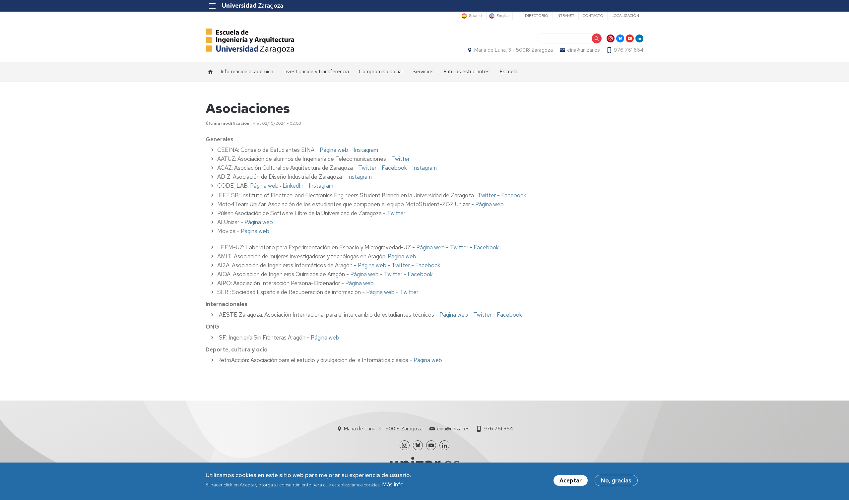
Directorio (536, 15)
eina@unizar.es (583, 50)
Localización (625, 15)
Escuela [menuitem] (508, 71)
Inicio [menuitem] (211, 71)
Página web (334, 150)
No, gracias (616, 480)
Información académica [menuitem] (247, 71)
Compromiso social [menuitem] (381, 71)
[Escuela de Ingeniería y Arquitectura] (250, 41)
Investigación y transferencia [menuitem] (316, 71)
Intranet (565, 15)
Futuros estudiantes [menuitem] (466, 71)
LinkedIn (293, 185)
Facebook (394, 167)
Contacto (593, 15)
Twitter (400, 158)
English (503, 16)
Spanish (476, 16)
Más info (393, 484)
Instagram (366, 150)
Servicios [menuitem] (423, 71)
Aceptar (570, 480)
